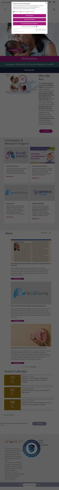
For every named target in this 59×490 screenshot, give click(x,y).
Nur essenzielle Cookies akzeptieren (29, 23)
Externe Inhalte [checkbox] (31, 11)
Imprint (37, 29)
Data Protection (42, 29)
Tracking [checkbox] (23, 11)
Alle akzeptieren (29, 15)
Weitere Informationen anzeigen (29, 26)
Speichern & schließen (29, 19)
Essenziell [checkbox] (17, 11)
